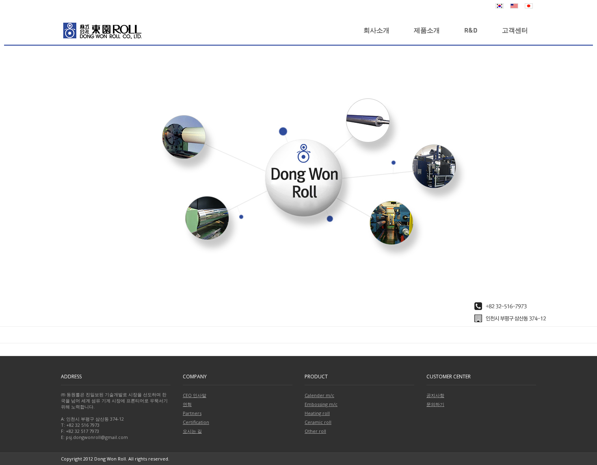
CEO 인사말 (194, 395)
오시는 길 (192, 431)
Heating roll (317, 413)
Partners (192, 413)
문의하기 (435, 404)
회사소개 (376, 30)
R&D (471, 30)
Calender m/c (319, 395)
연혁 (187, 404)
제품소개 (427, 30)
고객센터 (515, 30)
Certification (196, 422)
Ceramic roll (318, 422)
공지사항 (435, 395)
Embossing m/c (321, 404)
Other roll (315, 431)
